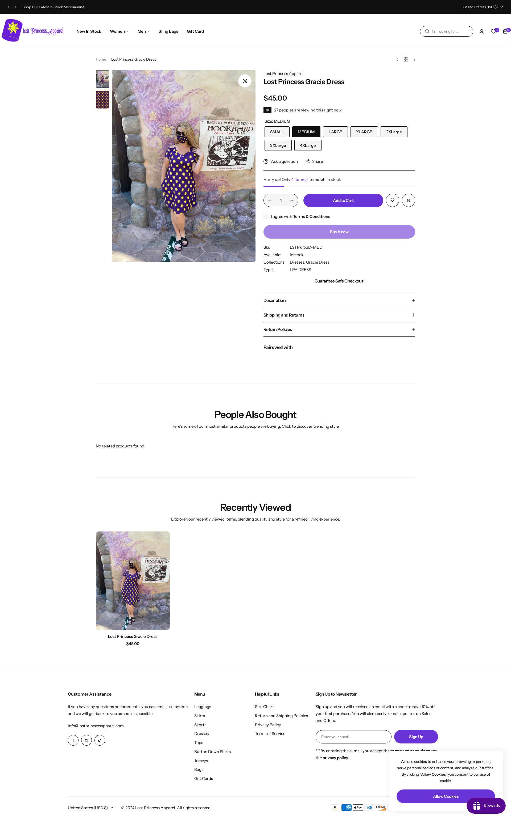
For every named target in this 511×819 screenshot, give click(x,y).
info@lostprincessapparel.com (96, 725)
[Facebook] (73, 740)
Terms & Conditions (311, 216)
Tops (198, 742)
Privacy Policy (268, 724)
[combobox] (446, 31)
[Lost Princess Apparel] (33, 31)
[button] (8, 7)
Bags (198, 769)
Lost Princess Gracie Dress (132, 636)
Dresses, (298, 262)
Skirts (199, 715)
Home (101, 59)
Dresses (201, 733)
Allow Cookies (445, 796)
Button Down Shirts (212, 751)
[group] (184, 166)
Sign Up (416, 736)
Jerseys (201, 760)
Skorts (200, 724)
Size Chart (264, 706)
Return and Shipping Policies (281, 715)
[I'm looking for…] (427, 31)
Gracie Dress (317, 262)
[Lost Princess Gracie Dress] (133, 580)
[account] (482, 31)
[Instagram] (86, 740)
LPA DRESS (300, 269)
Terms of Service (270, 733)
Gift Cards (203, 778)
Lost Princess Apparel (283, 73)
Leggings (202, 706)
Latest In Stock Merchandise (61, 7)
